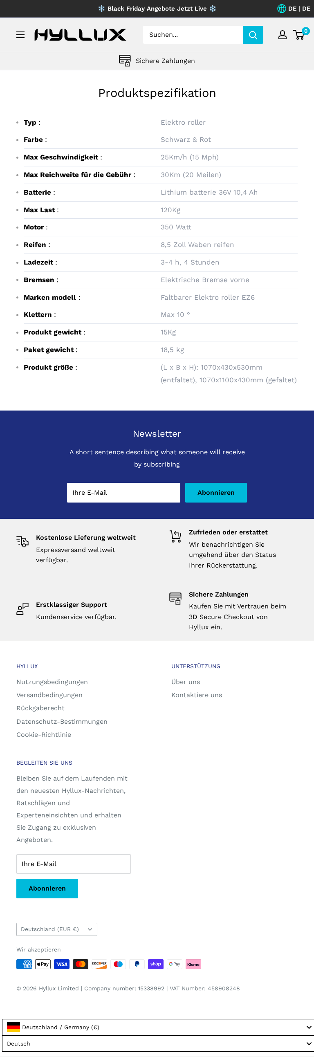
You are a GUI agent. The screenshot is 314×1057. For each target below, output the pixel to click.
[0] (299, 35)
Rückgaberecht (40, 708)
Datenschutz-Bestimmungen (62, 721)
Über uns (185, 682)
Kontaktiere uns (196, 695)
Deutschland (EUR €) (50, 929)
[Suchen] (253, 35)
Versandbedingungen (49, 695)
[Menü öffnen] (20, 34)
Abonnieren (216, 492)
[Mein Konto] (282, 34)
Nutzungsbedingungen (52, 682)
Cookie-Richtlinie (43, 734)
